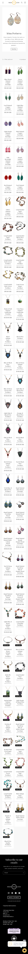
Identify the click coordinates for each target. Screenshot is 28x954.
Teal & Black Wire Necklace (20, 463)
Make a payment (14, 897)
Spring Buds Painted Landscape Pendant (8, 703)
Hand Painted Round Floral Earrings (20, 514)
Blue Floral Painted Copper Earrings (7, 82)
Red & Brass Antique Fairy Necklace (8, 464)
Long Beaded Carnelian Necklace (20, 623)
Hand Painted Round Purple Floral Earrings (20, 541)
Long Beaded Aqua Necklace (20, 751)
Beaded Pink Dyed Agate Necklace (8, 751)
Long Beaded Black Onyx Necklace (20, 237)
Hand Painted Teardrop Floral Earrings (8, 596)
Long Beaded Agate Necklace (20, 211)
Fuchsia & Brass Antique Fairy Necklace (8, 727)
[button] (3, 2)
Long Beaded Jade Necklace (20, 261)
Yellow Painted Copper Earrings (8, 212)
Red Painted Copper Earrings (8, 187)
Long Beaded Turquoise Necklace (8, 795)
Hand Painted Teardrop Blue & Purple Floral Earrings (20, 569)
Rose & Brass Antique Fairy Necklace (20, 652)
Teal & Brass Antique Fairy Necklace (8, 568)
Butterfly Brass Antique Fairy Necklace (8, 678)
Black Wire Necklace (20, 337)
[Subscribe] (23, 873)
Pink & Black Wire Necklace (8, 439)
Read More (14, 49)
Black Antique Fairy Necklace (8, 339)
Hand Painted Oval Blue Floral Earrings (8, 515)
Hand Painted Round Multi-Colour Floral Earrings (8, 542)
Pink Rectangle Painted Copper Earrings (8, 161)
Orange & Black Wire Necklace (20, 414)
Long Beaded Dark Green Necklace (8, 261)
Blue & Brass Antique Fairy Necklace (20, 365)
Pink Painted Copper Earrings (20, 133)
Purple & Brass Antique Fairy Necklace (8, 819)
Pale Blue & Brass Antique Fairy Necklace (8, 653)
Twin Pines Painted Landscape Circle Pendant (20, 312)
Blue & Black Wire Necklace (8, 364)
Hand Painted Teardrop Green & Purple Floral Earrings (20, 597)
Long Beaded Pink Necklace (20, 773)
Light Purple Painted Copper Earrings (8, 134)
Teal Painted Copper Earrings (20, 187)
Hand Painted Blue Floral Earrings (20, 489)
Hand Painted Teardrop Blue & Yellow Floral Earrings (20, 727)
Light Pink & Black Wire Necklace (8, 414)
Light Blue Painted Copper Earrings (20, 108)
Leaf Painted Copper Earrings (8, 107)
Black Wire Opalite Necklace (8, 842)
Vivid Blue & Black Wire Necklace (8, 489)
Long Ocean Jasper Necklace (20, 286)
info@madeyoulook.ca (8, 916)
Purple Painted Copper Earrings (20, 160)
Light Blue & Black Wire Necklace (20, 390)
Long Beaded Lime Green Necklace (8, 286)
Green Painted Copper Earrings (20, 82)
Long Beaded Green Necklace (8, 773)
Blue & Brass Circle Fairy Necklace (8, 390)
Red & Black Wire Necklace (20, 439)
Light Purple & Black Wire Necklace (20, 702)
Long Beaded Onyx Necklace (20, 676)
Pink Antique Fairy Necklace (20, 795)
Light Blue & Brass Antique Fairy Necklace (8, 625)
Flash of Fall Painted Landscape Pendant (8, 311)
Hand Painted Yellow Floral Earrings (20, 817)
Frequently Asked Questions (9, 905)
